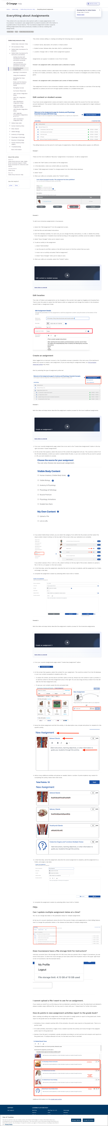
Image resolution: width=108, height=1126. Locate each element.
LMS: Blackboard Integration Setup (18, 102)
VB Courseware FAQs (17, 47)
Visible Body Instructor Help (27, 9)
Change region (80, 14)
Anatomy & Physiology (17, 134)
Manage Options (76, 1120)
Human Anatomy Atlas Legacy (17, 143)
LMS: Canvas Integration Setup (20, 94)
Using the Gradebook (19, 75)
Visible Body (15, 9)
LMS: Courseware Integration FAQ (18, 119)
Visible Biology (15, 131)
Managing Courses (18, 88)
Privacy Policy (8, 1124)
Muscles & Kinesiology (17, 140)
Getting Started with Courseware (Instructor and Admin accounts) (20, 58)
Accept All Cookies (88, 1120)
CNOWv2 (65, 1112)
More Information (16, 149)
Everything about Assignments (18, 68)
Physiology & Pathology (18, 137)
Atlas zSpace (15, 128)
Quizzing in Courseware (20, 72)
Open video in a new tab (40, 287)
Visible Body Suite (16, 123)
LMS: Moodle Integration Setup (20, 110)
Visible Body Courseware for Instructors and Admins (19, 53)
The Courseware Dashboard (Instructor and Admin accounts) (19, 64)
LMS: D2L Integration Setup (19, 98)
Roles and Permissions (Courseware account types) (19, 83)
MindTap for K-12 (52, 1110)
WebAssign (66, 1110)
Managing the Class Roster (19, 78)
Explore (34, 1112)
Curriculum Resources (19, 91)
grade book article (56, 1099)
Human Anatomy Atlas (17, 126)
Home (8, 9)
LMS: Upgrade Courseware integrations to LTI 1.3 (20, 115)
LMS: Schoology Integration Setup (18, 106)
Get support (11, 1110)
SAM (49, 1112)
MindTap (34, 1110)
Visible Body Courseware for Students (19, 50)
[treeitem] (19, 69)
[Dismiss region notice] (100, 10)
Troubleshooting (16, 146)
